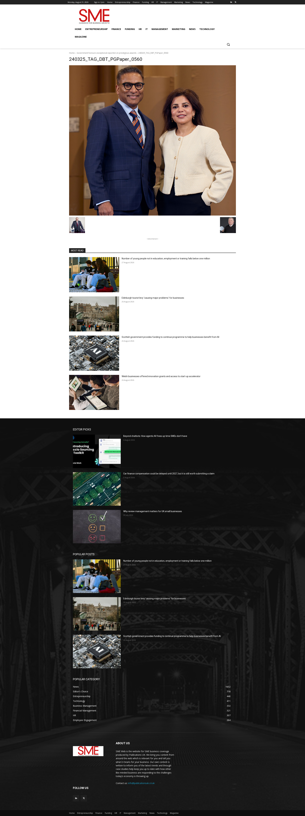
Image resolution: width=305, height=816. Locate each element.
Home (72, 53)
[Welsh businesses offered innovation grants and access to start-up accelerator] (94, 392)
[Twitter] (235, 2)
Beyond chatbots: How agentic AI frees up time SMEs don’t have (155, 436)
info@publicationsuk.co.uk (141, 783)
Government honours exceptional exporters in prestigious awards (106, 53)
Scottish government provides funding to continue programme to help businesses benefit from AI (170, 337)
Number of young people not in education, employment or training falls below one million (166, 258)
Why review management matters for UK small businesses (152, 511)
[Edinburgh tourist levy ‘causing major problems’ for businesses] (94, 314)
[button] (228, 44)
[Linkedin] (231, 2)
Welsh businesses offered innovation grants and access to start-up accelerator (161, 376)
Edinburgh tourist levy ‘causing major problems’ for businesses (153, 298)
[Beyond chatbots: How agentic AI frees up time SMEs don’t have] (97, 451)
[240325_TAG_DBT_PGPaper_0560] (152, 140)
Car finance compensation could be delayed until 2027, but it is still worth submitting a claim (168, 473)
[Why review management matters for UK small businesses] (97, 526)
